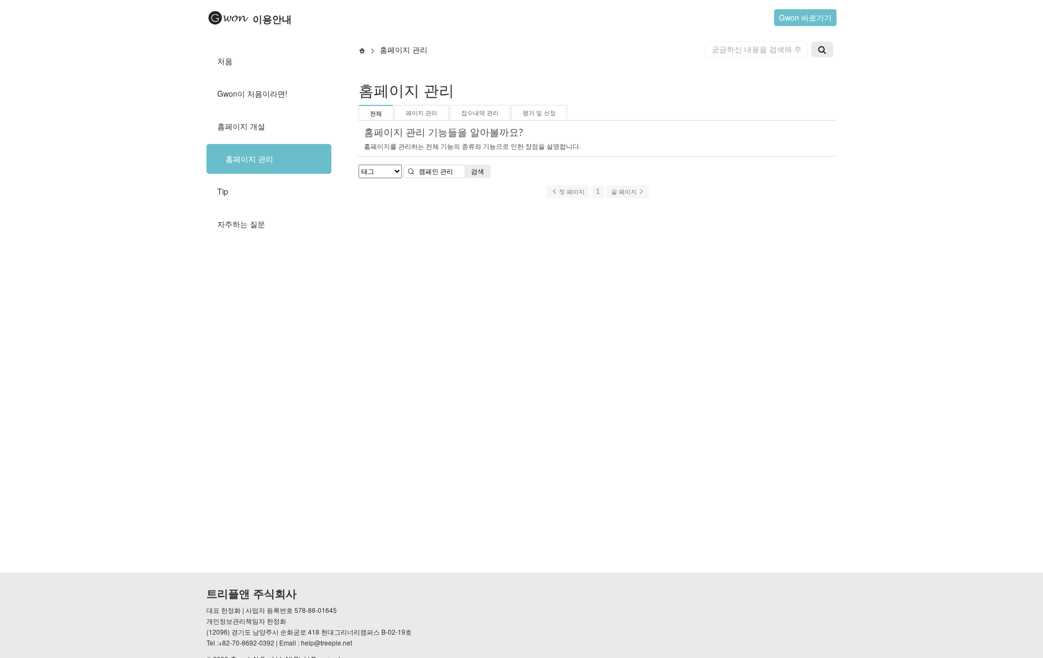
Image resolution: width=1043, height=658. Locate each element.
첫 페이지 (571, 192)
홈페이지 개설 (241, 126)
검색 (477, 171)
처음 (225, 60)
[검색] (822, 49)
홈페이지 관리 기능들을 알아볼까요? (443, 132)
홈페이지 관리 (249, 158)
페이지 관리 (421, 113)
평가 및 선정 (539, 113)
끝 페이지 (624, 192)
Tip (222, 191)
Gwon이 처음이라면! (252, 93)
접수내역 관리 (480, 113)
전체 (376, 113)
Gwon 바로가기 (805, 17)
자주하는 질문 (241, 223)
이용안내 (271, 19)
